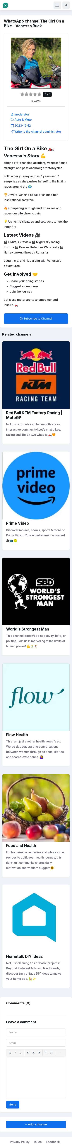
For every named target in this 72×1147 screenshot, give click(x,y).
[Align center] (33, 1053)
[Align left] (28, 1053)
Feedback (53, 1142)
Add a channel (37, 1124)
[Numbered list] (51, 1053)
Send (12, 1104)
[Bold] (9, 1053)
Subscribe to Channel (37, 318)
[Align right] (39, 1053)
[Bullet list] (46, 1053)
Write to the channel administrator (37, 131)
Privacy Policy (20, 1142)
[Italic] (15, 1053)
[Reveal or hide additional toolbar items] (59, 1053)
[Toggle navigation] (57, 5)
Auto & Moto (23, 119)
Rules (38, 1142)
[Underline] (20, 1053)
